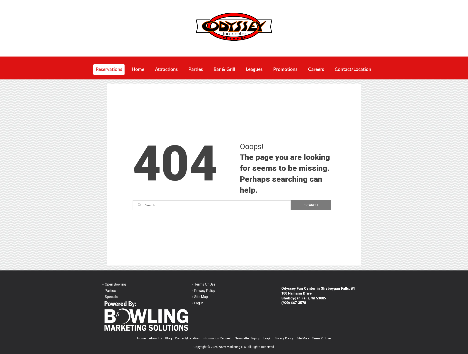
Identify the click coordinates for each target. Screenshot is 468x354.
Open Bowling (115, 284)
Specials (111, 297)
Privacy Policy (204, 291)
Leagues (254, 69)
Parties (195, 69)
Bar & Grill (224, 69)
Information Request (217, 338)
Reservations (109, 69)
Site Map (201, 297)
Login (267, 338)
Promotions (285, 69)
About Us (155, 338)
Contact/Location (353, 69)
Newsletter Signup (247, 338)
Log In (198, 303)
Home (138, 69)
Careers (316, 69)
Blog (168, 338)
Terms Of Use (204, 284)
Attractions (166, 69)
